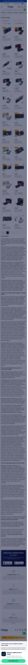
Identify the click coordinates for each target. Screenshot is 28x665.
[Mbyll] (25, 652)
